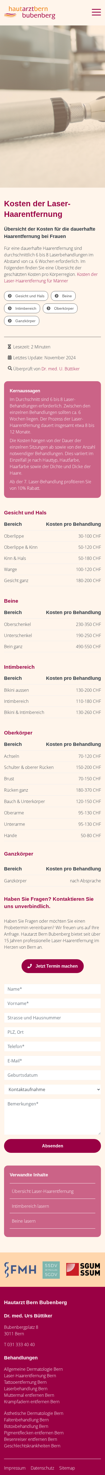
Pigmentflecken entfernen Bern (34, 1433)
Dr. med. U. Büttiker (60, 369)
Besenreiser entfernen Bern (30, 1439)
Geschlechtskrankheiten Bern (32, 1446)
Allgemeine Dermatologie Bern (33, 1369)
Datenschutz (42, 1468)
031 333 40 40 (21, 1344)
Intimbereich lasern (30, 1206)
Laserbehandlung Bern (25, 1389)
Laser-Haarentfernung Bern (30, 1376)
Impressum (15, 1468)
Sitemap (67, 1468)
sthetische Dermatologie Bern (35, 1413)
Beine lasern (24, 1221)
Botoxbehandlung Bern (26, 1426)
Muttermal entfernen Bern (29, 1395)
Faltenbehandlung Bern (26, 1420)
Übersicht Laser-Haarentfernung (43, 1191)
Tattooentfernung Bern (25, 1382)
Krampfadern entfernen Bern (32, 1402)
